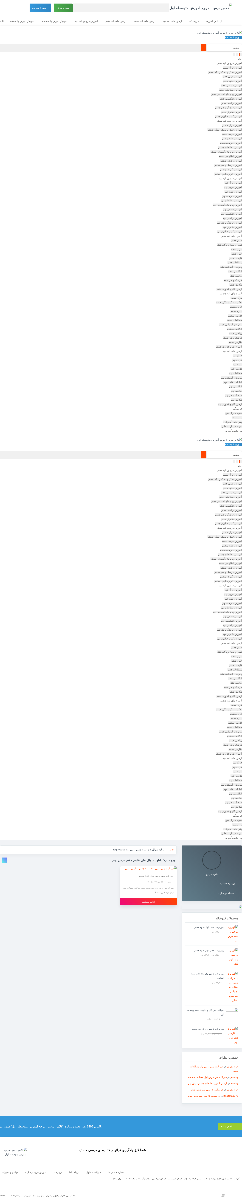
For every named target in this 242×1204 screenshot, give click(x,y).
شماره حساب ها (116, 1172)
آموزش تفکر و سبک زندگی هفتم (225, 72)
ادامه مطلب (148, 901)
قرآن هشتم (236, 298)
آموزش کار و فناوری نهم (229, 231)
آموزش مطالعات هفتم (230, 89)
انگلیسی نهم (235, 386)
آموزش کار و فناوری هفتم (228, 116)
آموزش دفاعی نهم (232, 209)
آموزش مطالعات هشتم (230, 147)
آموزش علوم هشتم (232, 138)
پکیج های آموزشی (232, 422)
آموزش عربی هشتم (232, 134)
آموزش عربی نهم (233, 187)
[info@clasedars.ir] (191, 1195)
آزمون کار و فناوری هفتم (229, 289)
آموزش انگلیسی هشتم (230, 156)
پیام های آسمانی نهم (231, 377)
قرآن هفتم (236, 240)
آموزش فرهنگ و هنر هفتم (228, 107)
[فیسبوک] (199, 1195)
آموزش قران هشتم (232, 125)
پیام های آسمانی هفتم (231, 267)
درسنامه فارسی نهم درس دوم (207, 1089)
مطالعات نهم (235, 373)
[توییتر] (207, 1195)
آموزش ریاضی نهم (232, 218)
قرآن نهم (237, 355)
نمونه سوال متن (233, 413)
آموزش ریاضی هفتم (231, 103)
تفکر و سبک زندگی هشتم (229, 302)
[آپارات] (223, 1195)
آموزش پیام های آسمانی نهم (227, 205)
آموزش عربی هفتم (232, 76)
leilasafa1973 (230, 1095)
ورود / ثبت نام (39, 8)
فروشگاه (194, 21)
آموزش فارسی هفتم (231, 85)
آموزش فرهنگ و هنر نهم (229, 222)
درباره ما (58, 1172)
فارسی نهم (236, 368)
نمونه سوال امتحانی (231, 426)
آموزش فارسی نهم (232, 196)
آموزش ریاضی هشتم (231, 160)
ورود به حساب (227, 883)
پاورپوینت (237, 417)
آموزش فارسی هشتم (231, 143)
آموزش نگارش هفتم (231, 112)
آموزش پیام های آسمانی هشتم (226, 151)
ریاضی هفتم (236, 275)
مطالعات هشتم (234, 320)
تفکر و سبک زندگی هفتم (229, 244)
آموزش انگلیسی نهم (231, 213)
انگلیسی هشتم (234, 329)
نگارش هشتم (235, 342)
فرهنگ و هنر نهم (233, 395)
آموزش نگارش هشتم (231, 169)
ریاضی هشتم (235, 333)
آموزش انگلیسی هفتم (231, 98)
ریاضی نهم (236, 391)
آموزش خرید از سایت (35, 1172)
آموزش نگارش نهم (232, 227)
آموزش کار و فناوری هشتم (228, 174)
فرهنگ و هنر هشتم (232, 337)
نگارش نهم (236, 399)
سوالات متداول (93, 1172)
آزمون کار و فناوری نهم (230, 404)
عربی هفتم (236, 249)
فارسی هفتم (235, 258)
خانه (2, 21)
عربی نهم (237, 360)
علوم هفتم (236, 253)
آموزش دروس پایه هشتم (54, 21)
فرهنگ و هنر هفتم (233, 280)
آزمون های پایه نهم (172, 21)
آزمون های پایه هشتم (144, 21)
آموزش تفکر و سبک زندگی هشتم (224, 129)
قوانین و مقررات (10, 1172)
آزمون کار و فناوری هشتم (229, 346)
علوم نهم (237, 364)
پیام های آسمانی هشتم (230, 324)
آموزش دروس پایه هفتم (22, 21)
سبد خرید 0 (64, 8)
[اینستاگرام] (239, 1195)
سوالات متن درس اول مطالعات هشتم (207, 1077)
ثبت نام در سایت (226, 893)
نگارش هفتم (235, 284)
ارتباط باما (74, 1172)
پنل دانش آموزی (214, 21)
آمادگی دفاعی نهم (232, 382)
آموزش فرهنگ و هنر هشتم (228, 165)
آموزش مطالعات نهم (231, 200)
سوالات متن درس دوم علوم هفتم (156, 875)
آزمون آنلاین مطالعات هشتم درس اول (207, 1083)
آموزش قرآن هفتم (232, 67)
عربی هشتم (236, 306)
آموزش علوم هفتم (232, 81)
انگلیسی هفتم (235, 271)
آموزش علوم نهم (233, 191)
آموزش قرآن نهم (233, 182)
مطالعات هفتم (234, 262)
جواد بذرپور (232, 1066)
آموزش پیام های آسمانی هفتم (226, 94)
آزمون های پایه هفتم (115, 21)
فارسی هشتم (235, 315)
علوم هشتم (236, 311)
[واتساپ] (215, 1195)
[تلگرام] (231, 1195)
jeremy (234, 1077)
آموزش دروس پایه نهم (86, 21)
